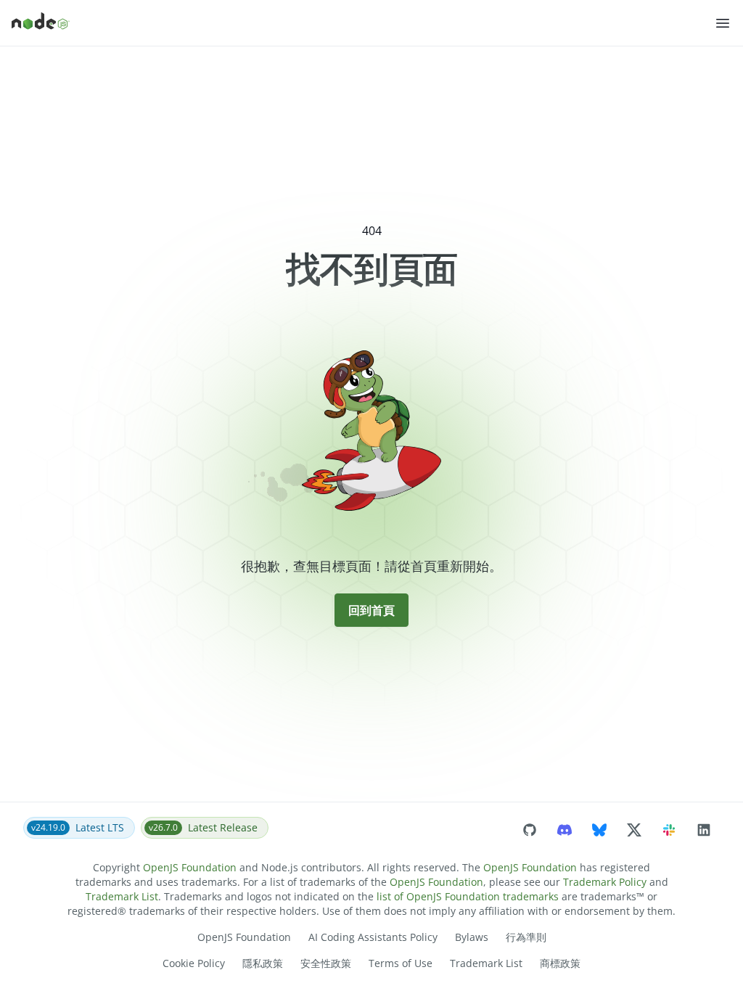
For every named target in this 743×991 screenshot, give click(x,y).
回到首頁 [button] (371, 610)
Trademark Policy (604, 882)
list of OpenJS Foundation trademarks (468, 896)
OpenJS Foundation (190, 867)
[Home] (363, 23)
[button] (722, 23)
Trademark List (122, 896)
